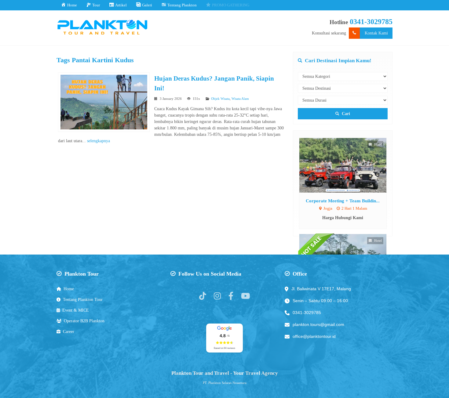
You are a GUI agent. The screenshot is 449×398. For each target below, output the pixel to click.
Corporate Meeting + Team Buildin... (343, 200)
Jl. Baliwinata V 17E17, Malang (321, 288)
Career (68, 331)
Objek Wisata (220, 98)
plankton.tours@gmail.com (318, 324)
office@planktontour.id (314, 336)
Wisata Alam (240, 98)
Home (69, 289)
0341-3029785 (371, 22)
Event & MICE (75, 310)
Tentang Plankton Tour (83, 299)
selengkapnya (98, 141)
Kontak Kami (376, 33)
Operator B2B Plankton (84, 321)
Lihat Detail (348, 165)
